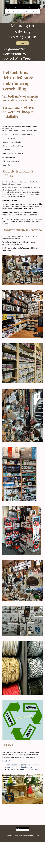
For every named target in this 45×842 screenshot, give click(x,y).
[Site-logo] (22, 9)
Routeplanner (22, 43)
